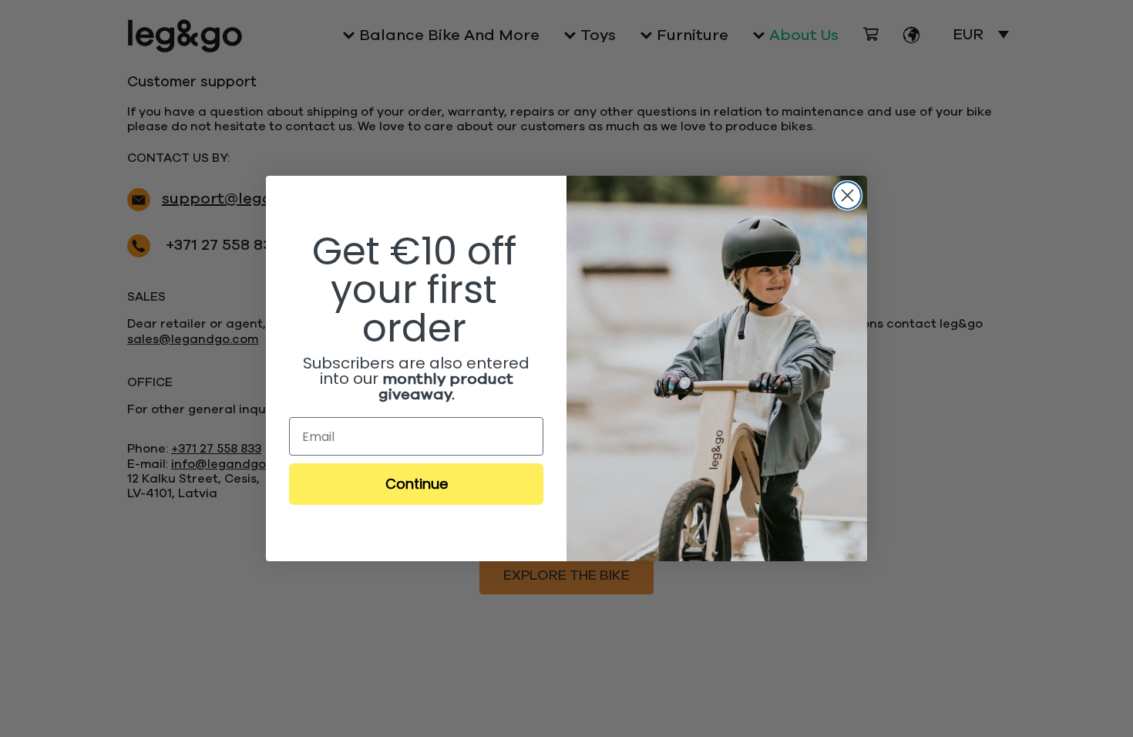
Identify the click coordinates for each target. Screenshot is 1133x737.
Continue (416, 483)
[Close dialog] (847, 195)
